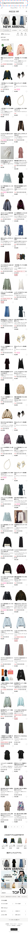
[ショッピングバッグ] (26, 8)
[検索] (20, 8)
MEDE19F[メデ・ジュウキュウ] (11, 896)
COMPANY (18, 925)
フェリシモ (2, 896)
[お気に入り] (23, 8)
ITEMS (19, 896)
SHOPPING (14, 925)
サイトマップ (9, 925)
